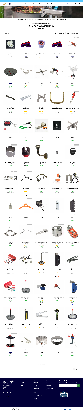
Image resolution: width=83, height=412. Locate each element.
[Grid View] (51, 33)
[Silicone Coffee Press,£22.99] (41, 259)
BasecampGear (48, 391)
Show (55, 33)
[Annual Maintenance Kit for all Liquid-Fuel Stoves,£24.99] (10, 287)
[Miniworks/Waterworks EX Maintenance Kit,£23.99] (10, 259)
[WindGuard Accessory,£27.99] (57, 340)
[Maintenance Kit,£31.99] (26, 259)
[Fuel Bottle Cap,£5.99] (72, 152)
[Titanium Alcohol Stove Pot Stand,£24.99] (57, 232)
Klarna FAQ (35, 391)
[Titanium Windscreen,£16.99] (41, 125)
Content (22, 391)
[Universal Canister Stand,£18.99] (26, 232)
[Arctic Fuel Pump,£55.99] (72, 340)
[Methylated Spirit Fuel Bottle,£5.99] (57, 205)
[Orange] (58, 276)
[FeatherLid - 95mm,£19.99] (10, 72)
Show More (41, 362)
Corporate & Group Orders (38, 395)
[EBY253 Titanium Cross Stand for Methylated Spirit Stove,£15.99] (72, 125)
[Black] (26, 195)
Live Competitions (36, 388)
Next (58, 1)
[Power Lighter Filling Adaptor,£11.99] (57, 152)
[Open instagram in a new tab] (6, 396)
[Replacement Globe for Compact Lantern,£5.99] (57, 125)
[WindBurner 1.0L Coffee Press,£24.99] (26, 287)
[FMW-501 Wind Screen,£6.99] (41, 340)
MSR (45, 371)
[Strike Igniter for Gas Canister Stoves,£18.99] (57, 287)
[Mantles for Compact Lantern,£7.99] (10, 44)
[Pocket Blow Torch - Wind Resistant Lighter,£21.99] (57, 314)
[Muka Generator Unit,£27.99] (41, 178)
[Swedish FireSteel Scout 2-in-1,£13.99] (57, 178)
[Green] (25, 195)
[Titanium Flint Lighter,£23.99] (10, 98)
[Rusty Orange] (57, 194)
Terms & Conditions (36, 399)
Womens (22, 385)
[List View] (53, 33)
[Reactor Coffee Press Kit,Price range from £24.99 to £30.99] (72, 314)
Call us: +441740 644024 (7, 392)
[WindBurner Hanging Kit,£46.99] (10, 125)
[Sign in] (74, 4)
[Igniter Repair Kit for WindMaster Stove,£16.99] (57, 72)
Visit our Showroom (36, 386)
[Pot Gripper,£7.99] (41, 314)
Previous (24, 1)
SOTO (51, 371)
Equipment (22, 382)
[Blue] (57, 276)
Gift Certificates (36, 382)
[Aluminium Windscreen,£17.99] (41, 287)
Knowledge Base (48, 384)
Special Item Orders (36, 396)
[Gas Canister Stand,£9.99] (26, 178)
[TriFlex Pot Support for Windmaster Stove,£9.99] (26, 72)
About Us (35, 384)
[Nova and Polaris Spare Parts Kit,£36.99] (10, 178)
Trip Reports (48, 386)
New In (22, 388)
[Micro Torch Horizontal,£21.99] (72, 287)
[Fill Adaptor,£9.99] (10, 205)
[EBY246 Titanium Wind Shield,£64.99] (10, 152)
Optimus (47, 371)
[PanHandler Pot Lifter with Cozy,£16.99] (26, 340)
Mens (21, 384)
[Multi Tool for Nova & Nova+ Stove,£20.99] (41, 232)
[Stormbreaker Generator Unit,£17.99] (57, 98)
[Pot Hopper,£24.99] (72, 44)
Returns (35, 394)
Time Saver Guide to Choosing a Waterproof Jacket (41, 0)
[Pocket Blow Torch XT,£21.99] (26, 314)
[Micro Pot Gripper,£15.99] (26, 98)
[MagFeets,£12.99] (26, 44)
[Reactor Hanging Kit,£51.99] (41, 205)
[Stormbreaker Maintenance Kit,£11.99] (72, 178)
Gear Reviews (48, 385)
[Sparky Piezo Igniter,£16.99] (26, 125)
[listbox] (75, 33)
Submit (78, 385)
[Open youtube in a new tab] (8, 396)
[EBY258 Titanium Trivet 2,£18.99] (41, 98)
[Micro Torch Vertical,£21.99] (57, 259)
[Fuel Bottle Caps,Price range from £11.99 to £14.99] (26, 152)
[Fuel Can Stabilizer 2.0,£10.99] (26, 205)
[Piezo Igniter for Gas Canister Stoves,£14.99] (72, 98)
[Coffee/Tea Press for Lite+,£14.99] (10, 340)
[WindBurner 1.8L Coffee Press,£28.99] (10, 314)
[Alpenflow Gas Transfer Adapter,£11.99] (41, 44)
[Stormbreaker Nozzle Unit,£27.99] (41, 152)
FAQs (47, 382)
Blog (34, 402)
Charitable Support (36, 389)
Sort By (68, 33)
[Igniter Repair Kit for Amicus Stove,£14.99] (72, 72)
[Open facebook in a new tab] (4, 396)
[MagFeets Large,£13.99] (57, 44)
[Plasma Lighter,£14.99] (72, 205)
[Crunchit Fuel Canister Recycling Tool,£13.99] (72, 232)
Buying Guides (48, 389)
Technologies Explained (49, 388)
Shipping (35, 392)
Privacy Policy (36, 398)
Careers (35, 401)
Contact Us (35, 385)
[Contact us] (72, 4)
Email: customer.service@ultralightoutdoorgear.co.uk (11, 393)
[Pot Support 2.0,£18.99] (10, 232)
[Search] (76, 4)
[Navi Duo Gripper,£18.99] (72, 259)
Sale (21, 389)
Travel (21, 386)
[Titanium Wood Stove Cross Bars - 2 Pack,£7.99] (41, 72)
